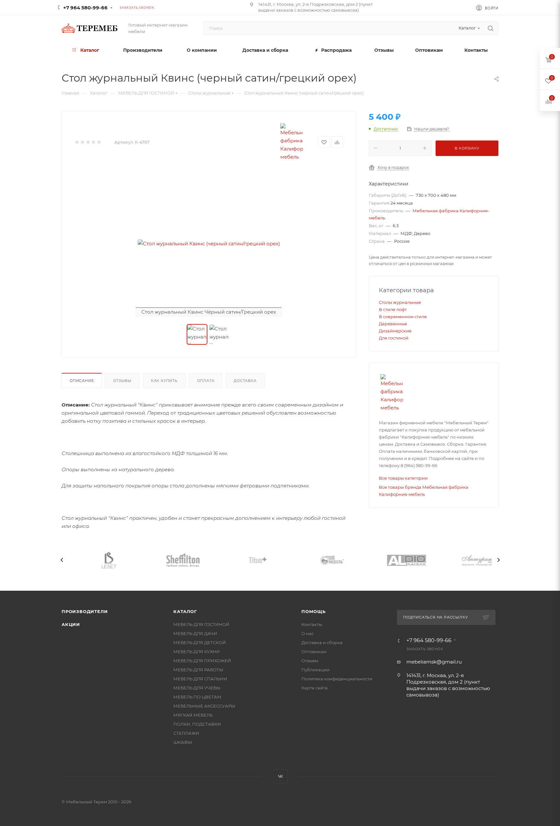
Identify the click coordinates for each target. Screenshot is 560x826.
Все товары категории (403, 478)
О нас (307, 633)
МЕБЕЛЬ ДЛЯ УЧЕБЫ (196, 687)
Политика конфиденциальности (336, 678)
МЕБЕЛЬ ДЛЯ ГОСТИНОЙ (201, 624)
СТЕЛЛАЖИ (186, 733)
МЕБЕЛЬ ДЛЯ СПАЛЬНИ (200, 678)
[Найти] (490, 28)
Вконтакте (280, 776)
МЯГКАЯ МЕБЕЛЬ (193, 715)
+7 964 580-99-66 (85, 8)
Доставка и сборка (322, 642)
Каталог (185, 611)
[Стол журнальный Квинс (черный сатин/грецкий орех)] (209, 243)
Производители (85, 611)
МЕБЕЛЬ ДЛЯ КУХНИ (196, 651)
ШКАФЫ (182, 742)
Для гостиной (393, 337)
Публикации (315, 669)
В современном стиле (403, 316)
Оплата (206, 380)
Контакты (311, 624)
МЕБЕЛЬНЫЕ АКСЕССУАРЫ (204, 706)
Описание (82, 380)
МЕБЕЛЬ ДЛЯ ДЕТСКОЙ (199, 642)
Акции (71, 624)
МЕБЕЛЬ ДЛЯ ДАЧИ (195, 633)
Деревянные (393, 323)
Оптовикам (313, 651)
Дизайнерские (395, 330)
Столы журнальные (400, 302)
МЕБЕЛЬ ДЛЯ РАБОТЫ (198, 669)
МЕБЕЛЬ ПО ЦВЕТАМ (197, 696)
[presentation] (61, 559)
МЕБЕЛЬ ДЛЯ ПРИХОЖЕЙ (202, 660)
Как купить (164, 380)
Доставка (245, 380)
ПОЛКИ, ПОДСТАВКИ (197, 724)
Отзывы (122, 380)
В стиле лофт (393, 309)
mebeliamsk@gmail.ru (434, 662)
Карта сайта (314, 687)
